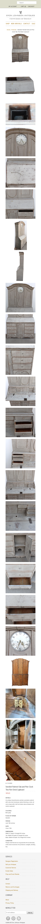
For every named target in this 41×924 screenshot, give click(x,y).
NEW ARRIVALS (16, 23)
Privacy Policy (10, 903)
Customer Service (11, 868)
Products (13, 29)
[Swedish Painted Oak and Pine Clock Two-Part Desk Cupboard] (20, 48)
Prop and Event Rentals (12, 874)
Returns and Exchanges (12, 887)
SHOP (8, 23)
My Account (13, 6)
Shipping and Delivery (12, 890)
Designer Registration (12, 861)
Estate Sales (9, 871)
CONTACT (26, 23)
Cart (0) (23, 6)
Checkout (31, 6)
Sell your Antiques (11, 864)
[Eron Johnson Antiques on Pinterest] (13, 920)
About (7, 900)
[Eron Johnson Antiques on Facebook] (8, 920)
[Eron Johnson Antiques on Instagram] (18, 920)
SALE (33, 23)
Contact (8, 884)
